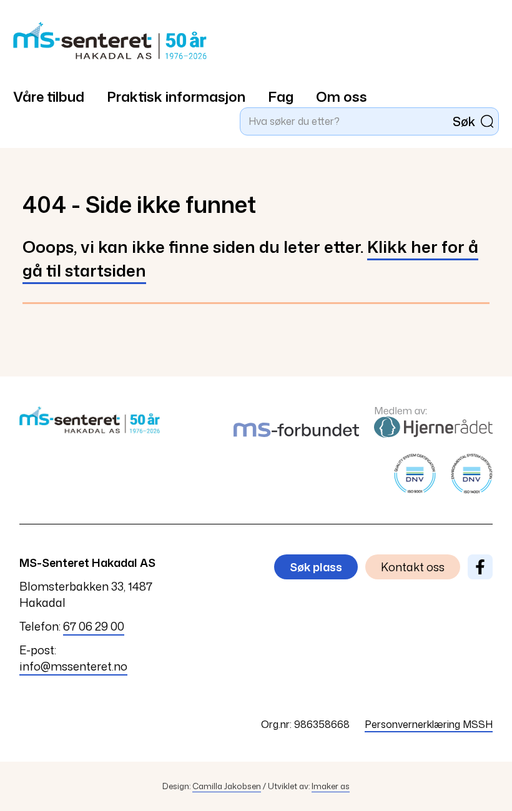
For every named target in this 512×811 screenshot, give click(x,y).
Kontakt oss (413, 567)
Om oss (341, 96)
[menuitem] (60, 90)
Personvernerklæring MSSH (429, 724)
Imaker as (331, 786)
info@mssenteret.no (73, 666)
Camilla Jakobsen (226, 786)
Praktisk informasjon (176, 96)
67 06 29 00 (93, 626)
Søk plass (316, 567)
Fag (280, 96)
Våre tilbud (48, 96)
